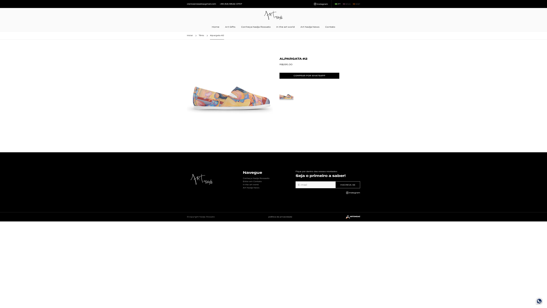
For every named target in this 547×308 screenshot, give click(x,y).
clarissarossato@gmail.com (201, 4)
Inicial (190, 35)
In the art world (285, 27)
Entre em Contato (252, 181)
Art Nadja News (310, 27)
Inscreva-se (347, 185)
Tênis (201, 35)
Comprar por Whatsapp (309, 75)
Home (215, 27)
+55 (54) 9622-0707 (231, 4)
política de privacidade (280, 217)
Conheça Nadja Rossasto (256, 178)
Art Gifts (230, 27)
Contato (330, 27)
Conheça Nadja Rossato (256, 27)
